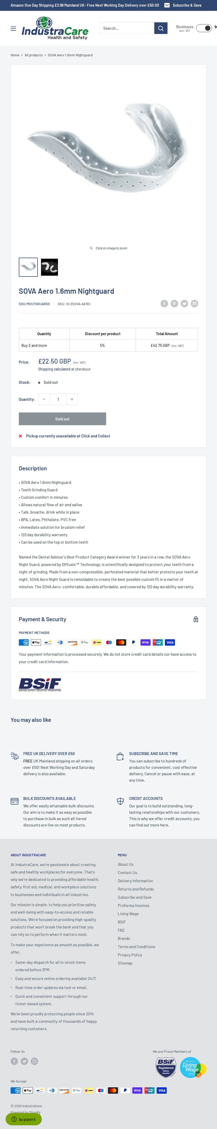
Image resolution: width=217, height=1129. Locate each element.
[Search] (161, 28)
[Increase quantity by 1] (72, 399)
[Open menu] (13, 29)
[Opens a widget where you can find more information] (23, 1119)
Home (15, 55)
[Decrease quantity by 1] (43, 399)
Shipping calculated (54, 369)
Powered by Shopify (25, 1112)
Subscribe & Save (187, 5)
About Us (125, 864)
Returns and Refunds (136, 889)
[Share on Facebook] (164, 303)
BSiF (122, 921)
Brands (124, 938)
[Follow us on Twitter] (24, 1061)
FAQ (121, 930)
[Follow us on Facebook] (14, 1061)
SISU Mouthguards (34, 304)
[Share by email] (194, 303)
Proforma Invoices (133, 905)
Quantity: (27, 399)
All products (34, 55)
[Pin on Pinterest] (174, 303)
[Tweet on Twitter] (184, 303)
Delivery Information (135, 880)
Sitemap (125, 963)
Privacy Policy (130, 954)
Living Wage (128, 913)
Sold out (62, 418)
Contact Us (127, 872)
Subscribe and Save (135, 897)
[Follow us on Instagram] (34, 1061)
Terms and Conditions (136, 946)
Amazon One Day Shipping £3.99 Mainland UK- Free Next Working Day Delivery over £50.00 (85, 5)
